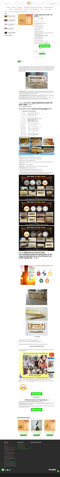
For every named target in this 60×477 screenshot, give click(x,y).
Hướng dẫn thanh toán (21, 445)
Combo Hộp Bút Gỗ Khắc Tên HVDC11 (38, 431)
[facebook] (5, 470)
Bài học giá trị (26, 9)
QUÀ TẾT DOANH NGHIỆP (18, 9)
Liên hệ (49, 9)
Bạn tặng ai (40, 7)
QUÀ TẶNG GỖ (19, 7)
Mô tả (19, 61)
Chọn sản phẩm (42, 53)
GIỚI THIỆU (13, 7)
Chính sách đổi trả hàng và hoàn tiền (23, 448)
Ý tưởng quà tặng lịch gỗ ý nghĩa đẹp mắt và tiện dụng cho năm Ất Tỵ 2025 (12, 20)
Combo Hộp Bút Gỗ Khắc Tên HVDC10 (51, 431)
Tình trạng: (36, 51)
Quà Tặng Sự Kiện (27, 7)
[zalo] (9, 470)
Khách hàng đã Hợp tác (35, 9)
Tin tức (46, 9)
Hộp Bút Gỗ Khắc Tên (23, 11)
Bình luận (23, 61)
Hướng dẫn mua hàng (20, 444)
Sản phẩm (10, 11)
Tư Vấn (41, 9)
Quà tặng (11, 9)
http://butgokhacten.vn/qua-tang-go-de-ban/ (44, 379)
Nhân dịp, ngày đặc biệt (48, 7)
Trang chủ (8, 7)
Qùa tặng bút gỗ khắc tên (23, 431)
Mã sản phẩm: (36, 21)
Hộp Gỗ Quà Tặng (34, 7)
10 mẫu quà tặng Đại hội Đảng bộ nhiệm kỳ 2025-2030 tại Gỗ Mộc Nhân (12, 33)
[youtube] (7, 470)
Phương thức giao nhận (21, 447)
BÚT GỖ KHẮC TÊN (16, 11)
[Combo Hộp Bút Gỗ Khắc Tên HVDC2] (25, 19)
